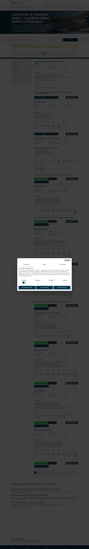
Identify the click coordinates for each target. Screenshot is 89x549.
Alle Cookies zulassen (62, 287)
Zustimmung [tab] (26, 264)
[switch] (37, 283)
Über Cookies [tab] (63, 264)
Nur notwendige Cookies (27, 287)
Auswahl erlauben (44, 287)
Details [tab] (44, 264)
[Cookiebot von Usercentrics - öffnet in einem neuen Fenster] (65, 260)
